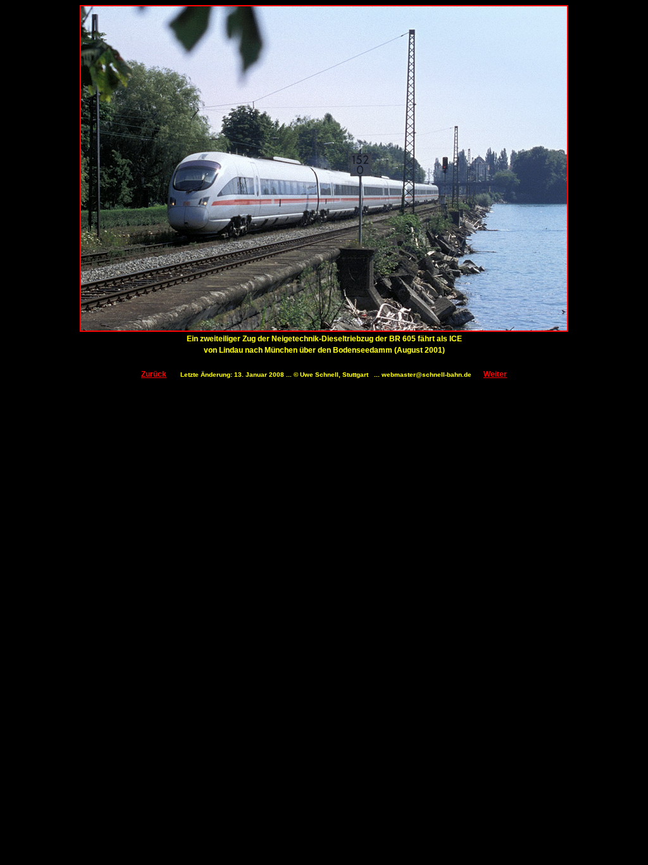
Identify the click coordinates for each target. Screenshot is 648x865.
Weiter (495, 374)
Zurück (153, 374)
